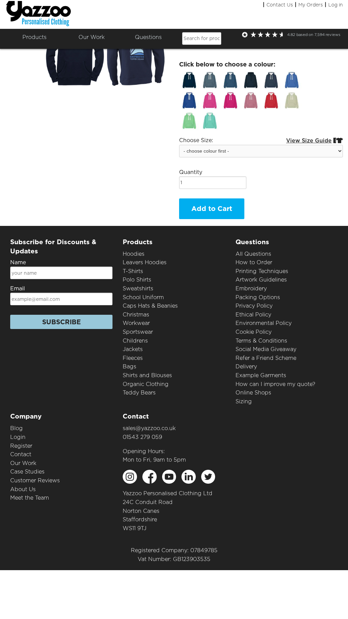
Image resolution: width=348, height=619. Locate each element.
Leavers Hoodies (145, 262)
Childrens (135, 340)
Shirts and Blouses (147, 375)
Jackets (133, 349)
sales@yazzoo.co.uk (149, 428)
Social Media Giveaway (266, 349)
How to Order (254, 262)
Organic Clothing (146, 384)
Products (34, 37)
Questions (148, 37)
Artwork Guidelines (261, 279)
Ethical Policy (253, 314)
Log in (335, 4)
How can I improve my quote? (275, 384)
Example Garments (261, 375)
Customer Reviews (35, 480)
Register (21, 446)
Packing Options (258, 297)
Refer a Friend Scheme (266, 358)
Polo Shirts (137, 279)
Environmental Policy (264, 323)
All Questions (253, 254)
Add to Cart (211, 209)
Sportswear (138, 332)
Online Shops (253, 392)
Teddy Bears (139, 392)
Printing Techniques (262, 271)
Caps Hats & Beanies (150, 306)
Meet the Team (29, 498)
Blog (16, 428)
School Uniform (143, 297)
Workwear (136, 323)
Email (17, 288)
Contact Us (279, 4)
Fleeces (133, 358)
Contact (20, 454)
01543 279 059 (142, 437)
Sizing (244, 401)
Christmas (136, 314)
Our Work (23, 463)
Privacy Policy (254, 306)
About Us (23, 489)
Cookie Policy (254, 332)
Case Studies (27, 471)
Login (17, 437)
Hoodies (133, 254)
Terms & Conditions (261, 340)
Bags (129, 366)
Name (18, 262)
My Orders (310, 4)
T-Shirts (133, 271)
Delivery (246, 366)
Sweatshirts (138, 288)
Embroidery (251, 288)
